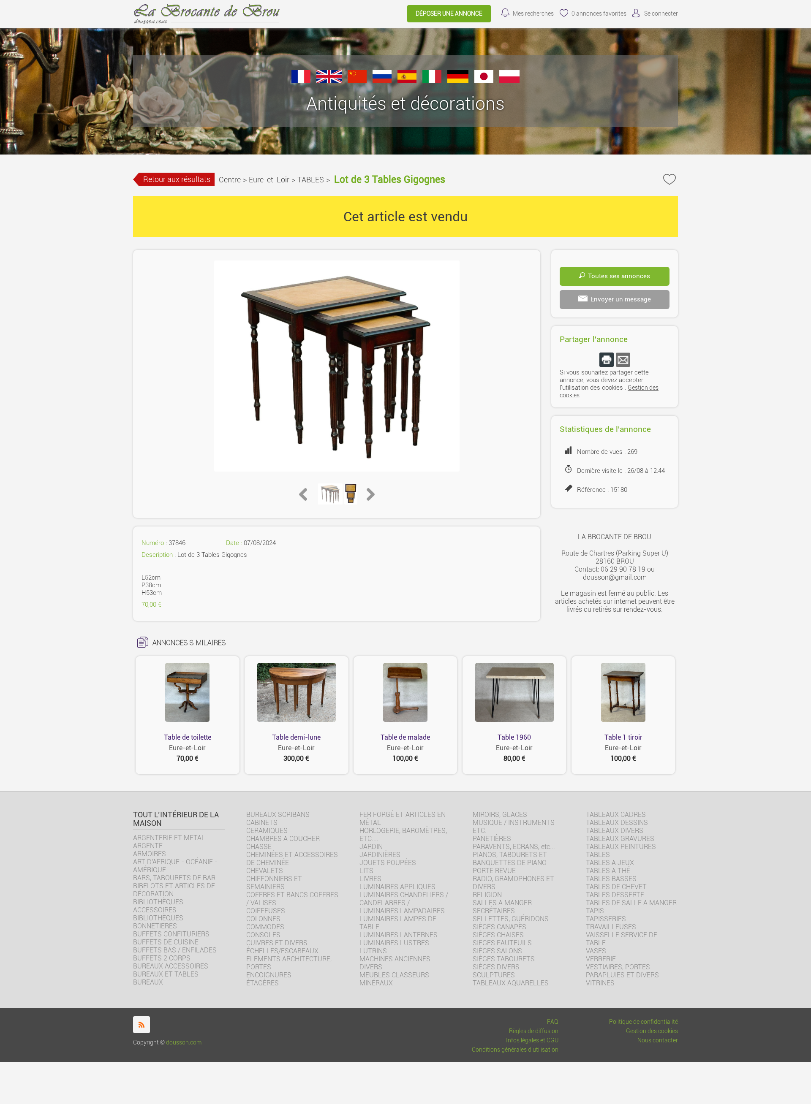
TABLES (310, 179)
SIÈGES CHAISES (498, 935)
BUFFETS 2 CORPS (162, 958)
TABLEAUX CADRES (616, 815)
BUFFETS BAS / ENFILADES (175, 950)
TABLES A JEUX (610, 863)
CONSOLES (263, 935)
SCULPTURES (494, 975)
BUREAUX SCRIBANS (278, 815)
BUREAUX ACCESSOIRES (170, 966)
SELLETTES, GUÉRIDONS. (511, 919)
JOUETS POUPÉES (387, 863)
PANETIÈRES (492, 839)
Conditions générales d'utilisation (515, 1049)
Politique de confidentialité (643, 1021)
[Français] (300, 80)
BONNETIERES (155, 926)
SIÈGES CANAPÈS (499, 927)
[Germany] (457, 80)
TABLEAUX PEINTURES (621, 847)
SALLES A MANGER (502, 903)
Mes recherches (533, 13)
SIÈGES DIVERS (496, 967)
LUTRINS (373, 951)
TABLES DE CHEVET (616, 887)
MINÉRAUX (376, 983)
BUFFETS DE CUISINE (166, 942)
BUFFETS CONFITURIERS (171, 934)
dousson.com (183, 1042)
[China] (357, 80)
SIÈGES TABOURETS (504, 959)
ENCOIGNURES (268, 975)
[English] (329, 80)
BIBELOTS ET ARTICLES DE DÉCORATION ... (174, 890)
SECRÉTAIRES (494, 911)
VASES (596, 951)
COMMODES (265, 927)
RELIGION (487, 895)
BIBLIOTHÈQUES (158, 918)
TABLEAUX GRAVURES (620, 839)
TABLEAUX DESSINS (617, 823)
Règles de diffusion (533, 1031)
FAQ (552, 1021)
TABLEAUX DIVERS (614, 831)
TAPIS (595, 911)
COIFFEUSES (265, 911)
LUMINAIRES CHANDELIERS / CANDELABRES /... (403, 899)
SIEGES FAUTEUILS (502, 943)
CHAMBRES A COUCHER (283, 839)
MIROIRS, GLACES (500, 815)
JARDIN (371, 847)
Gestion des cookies (652, 1031)
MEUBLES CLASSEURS (394, 975)
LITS (366, 871)
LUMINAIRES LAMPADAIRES (402, 911)
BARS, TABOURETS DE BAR (174, 878)
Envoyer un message (621, 299)
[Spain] (406, 80)
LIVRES (370, 879)
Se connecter (661, 13)
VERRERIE (601, 959)
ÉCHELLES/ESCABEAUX (282, 951)
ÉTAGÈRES (262, 983)
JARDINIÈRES (379, 855)
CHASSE (259, 847)
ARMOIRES (149, 854)
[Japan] (483, 80)
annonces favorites (599, 13)
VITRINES (600, 983)
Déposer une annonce (449, 13)
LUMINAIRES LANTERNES (398, 935)
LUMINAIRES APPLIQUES (397, 887)
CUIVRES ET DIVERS (277, 943)
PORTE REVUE (494, 871)
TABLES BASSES (611, 879)
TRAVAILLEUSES (611, 927)
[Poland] (509, 80)
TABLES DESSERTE (615, 895)
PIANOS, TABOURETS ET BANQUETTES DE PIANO (510, 859)
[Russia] (382, 80)
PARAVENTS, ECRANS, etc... (514, 847)
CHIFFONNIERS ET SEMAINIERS (274, 883)
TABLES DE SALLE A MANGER (631, 903)
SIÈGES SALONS (497, 951)
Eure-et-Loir (269, 179)
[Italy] (431, 80)
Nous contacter (657, 1040)
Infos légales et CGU (532, 1040)
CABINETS (262, 823)
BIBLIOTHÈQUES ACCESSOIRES (158, 906)
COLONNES (263, 919)
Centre (230, 179)
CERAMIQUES (267, 831)
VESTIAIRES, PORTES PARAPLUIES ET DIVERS (622, 971)
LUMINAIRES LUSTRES (394, 943)
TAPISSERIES (606, 919)
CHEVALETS (264, 871)
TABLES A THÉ (608, 871)
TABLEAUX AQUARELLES (511, 983)
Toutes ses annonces (619, 276)
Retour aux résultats (176, 179)
